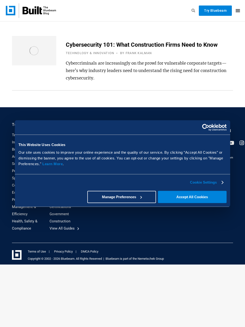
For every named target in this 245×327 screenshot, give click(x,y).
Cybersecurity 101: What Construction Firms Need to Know (142, 44)
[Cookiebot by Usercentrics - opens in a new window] (206, 127)
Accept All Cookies (192, 197)
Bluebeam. (68, 258)
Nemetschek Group (151, 258)
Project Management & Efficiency (24, 206)
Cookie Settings (203, 182)
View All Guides (63, 228)
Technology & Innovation (90, 53)
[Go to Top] (238, 320)
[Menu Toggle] (237, 10)
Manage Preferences (119, 197)
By (136, 53)
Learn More (52, 164)
